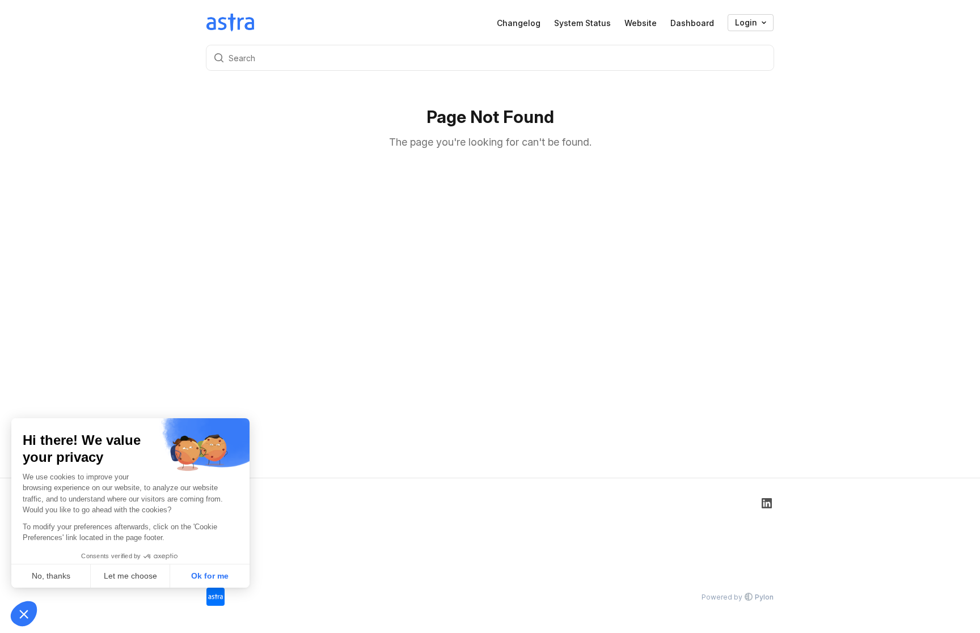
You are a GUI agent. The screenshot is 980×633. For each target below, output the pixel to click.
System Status (582, 23)
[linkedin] (767, 533)
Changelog (518, 23)
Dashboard (692, 23)
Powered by (738, 597)
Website (640, 23)
